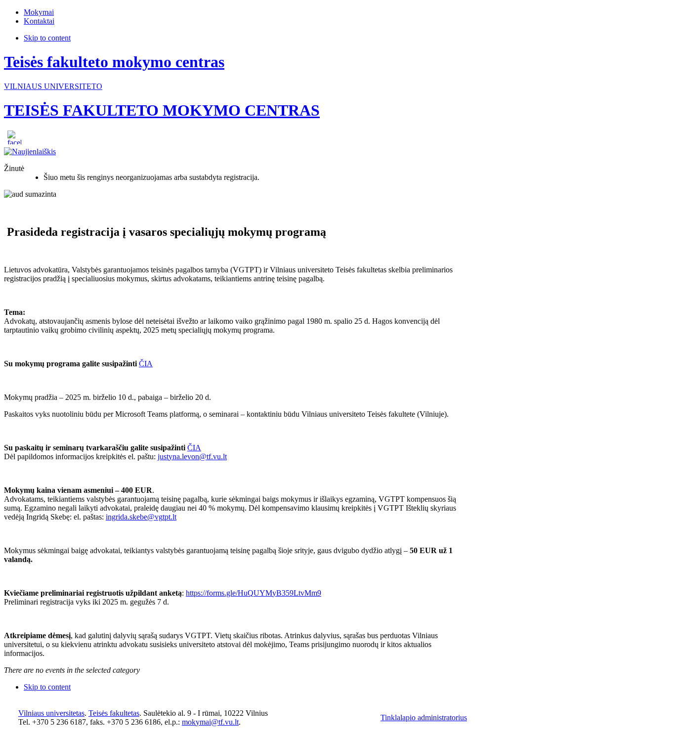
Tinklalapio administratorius (423, 717)
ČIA (146, 363)
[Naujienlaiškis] (30, 151)
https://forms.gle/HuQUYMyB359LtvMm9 (253, 593)
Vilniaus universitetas (51, 713)
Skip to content (47, 38)
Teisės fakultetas (113, 713)
